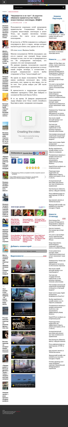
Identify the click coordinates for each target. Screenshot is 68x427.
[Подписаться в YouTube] (43, 153)
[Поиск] (63, 7)
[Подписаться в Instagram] (40, 153)
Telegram (29, 251)
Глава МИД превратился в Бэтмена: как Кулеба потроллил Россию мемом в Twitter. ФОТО (23, 177)
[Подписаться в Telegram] (37, 153)
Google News (27, 153)
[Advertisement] (28, 191)
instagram (34, 251)
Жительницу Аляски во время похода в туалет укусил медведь (28, 173)
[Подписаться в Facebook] (34, 153)
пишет (19, 50)
